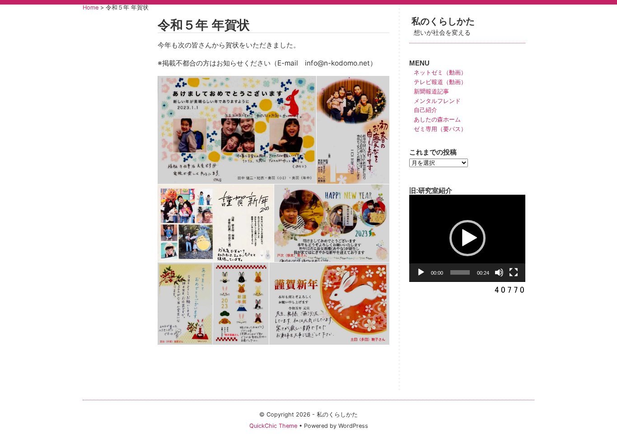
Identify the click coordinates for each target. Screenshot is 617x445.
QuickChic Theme (273, 425)
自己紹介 (425, 110)
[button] (467, 238)
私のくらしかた (447, 21)
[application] (467, 238)
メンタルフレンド (437, 101)
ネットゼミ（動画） (440, 72)
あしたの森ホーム (437, 119)
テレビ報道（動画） (440, 82)
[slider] (460, 272)
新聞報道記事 (431, 91)
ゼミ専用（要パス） (440, 129)
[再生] (420, 272)
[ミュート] (499, 272)
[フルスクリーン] (513, 272)
